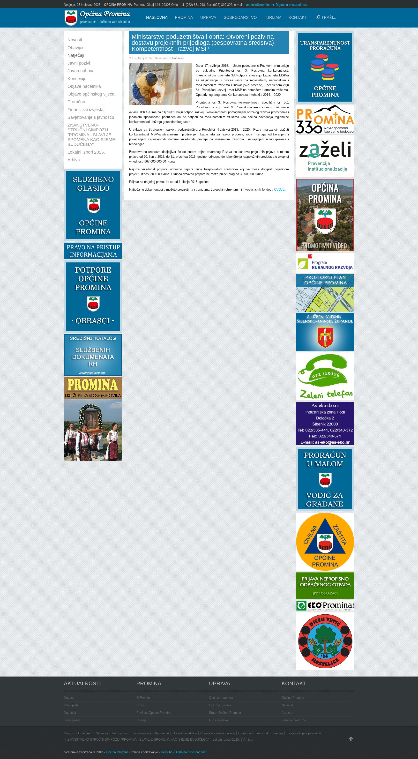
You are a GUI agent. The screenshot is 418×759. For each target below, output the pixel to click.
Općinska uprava (221, 697)
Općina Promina (293, 697)
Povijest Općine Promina (153, 712)
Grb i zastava (218, 720)
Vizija (140, 705)
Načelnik (288, 705)
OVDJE (279, 189)
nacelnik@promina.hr (259, 5)
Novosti (69, 697)
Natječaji (178, 58)
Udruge (141, 720)
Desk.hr (166, 752)
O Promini (143, 697)
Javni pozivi (72, 720)
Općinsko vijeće (220, 705)
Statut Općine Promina (225, 712)
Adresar (287, 712)
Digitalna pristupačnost (292, 5)
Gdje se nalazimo (294, 720)
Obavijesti (71, 705)
